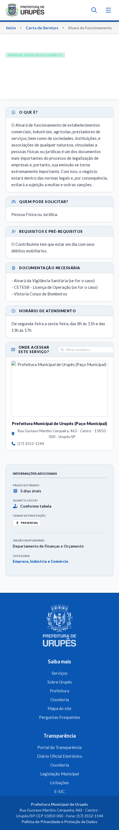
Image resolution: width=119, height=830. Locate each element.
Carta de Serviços (42, 27)
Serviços (60, 673)
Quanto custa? (25, 500)
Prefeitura (59, 690)
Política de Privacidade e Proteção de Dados (59, 821)
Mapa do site (59, 708)
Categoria (21, 555)
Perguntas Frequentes (59, 717)
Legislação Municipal (59, 773)
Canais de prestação (29, 515)
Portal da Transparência (59, 747)
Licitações (59, 782)
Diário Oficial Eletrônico (59, 756)
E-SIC (59, 791)
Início (11, 27)
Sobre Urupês (59, 681)
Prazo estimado (26, 485)
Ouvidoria (59, 699)
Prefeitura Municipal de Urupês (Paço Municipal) (59, 423)
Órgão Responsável (29, 540)
